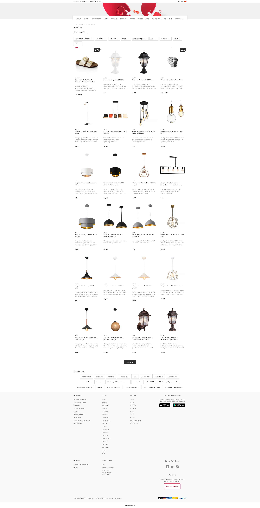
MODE (132, 402)
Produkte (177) (79, 32)
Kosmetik (123, 19)
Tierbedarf (179, 19)
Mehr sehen (130, 362)
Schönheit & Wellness (80, 399)
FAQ (103, 465)
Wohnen (114, 19)
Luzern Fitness (159, 376)
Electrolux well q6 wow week (152, 387)
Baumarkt (168, 19)
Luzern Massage (172, 376)
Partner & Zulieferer (107, 468)
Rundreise (105, 435)
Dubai (103, 453)
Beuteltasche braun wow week (173, 387)
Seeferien (104, 408)
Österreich (105, 441)
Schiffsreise (105, 411)
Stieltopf (99, 387)
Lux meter (99, 382)
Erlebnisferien (106, 420)
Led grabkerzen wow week (84, 387)
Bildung (76, 411)
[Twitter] (172, 467)
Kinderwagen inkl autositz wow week (118, 382)
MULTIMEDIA (134, 423)
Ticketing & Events (79, 414)
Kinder (140, 19)
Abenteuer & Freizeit (80, 402)
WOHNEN (133, 405)
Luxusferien (105, 417)
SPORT (132, 411)
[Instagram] (177, 467)
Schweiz (104, 399)
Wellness (104, 402)
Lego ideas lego (123, 376)
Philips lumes (145, 376)
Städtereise (105, 432)
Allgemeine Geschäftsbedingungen (84, 498)
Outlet (132, 414)
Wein (147, 19)
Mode (106, 19)
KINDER (132, 417)
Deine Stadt (96, 19)
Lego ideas (99, 376)
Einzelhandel (77, 417)
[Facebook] (167, 467)
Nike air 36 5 (150, 382)
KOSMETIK (133, 408)
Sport (132, 19)
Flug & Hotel (105, 429)
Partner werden (172, 486)
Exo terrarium (137, 382)
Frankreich (105, 444)
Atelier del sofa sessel (113, 387)
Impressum (118, 498)
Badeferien (105, 414)
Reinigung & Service (79, 408)
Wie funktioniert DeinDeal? (81, 465)
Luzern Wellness (86, 382)
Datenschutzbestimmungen (104, 498)
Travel (86, 19)
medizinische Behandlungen (82, 420)
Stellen (76, 468)
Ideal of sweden (86, 376)
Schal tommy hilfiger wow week (168, 382)
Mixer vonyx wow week (131, 387)
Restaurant (77, 405)
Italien (103, 450)
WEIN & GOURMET (135, 420)
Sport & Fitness (78, 423)
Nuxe (135, 376)
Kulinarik (104, 423)
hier (179, 481)
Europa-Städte (106, 438)
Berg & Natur (105, 405)
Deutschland (105, 447)
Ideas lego (111, 376)
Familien (104, 426)
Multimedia (156, 19)
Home (79, 19)
